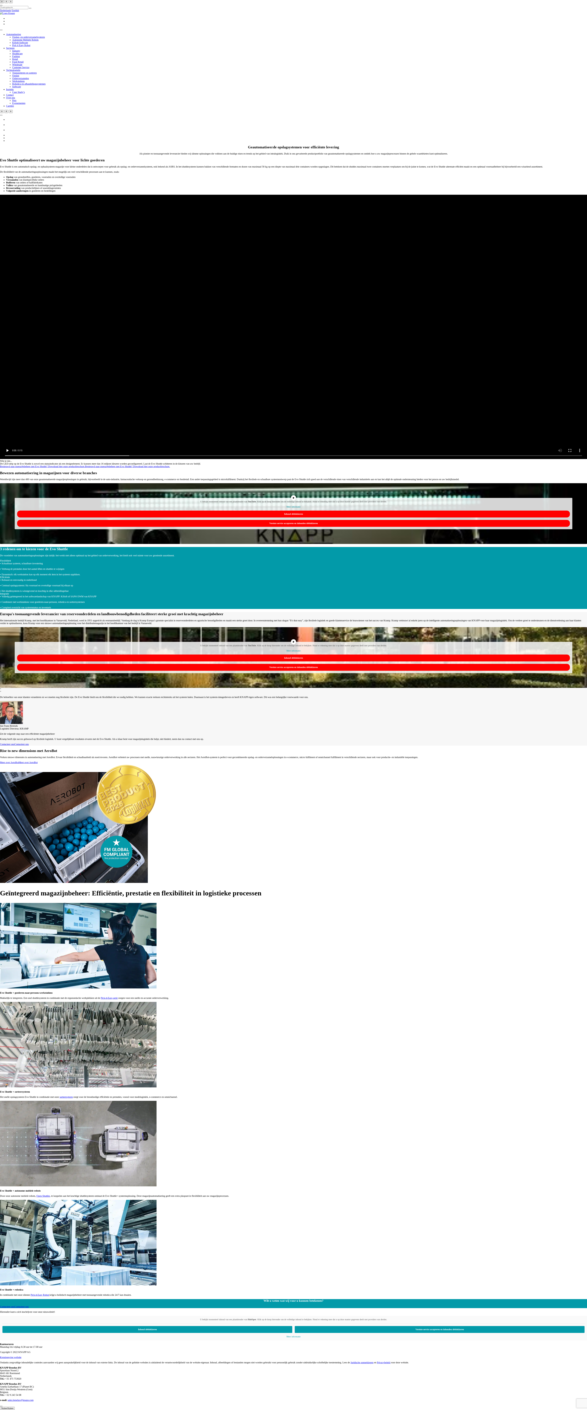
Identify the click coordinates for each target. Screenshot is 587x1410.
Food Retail (18, 62)
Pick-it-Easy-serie (109, 998)
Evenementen (18, 103)
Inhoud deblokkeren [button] (293, 514)
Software (16, 86)
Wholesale (17, 64)
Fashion (16, 56)
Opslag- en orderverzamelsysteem (28, 37)
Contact (10, 95)
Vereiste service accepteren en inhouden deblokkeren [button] (293, 523)
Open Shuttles (43, 1196)
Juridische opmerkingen (362, 1362)
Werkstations (18, 81)
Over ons (10, 97)
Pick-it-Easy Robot (40, 1295)
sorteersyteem (66, 1097)
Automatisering (13, 34)
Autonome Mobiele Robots (25, 40)
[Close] (1, 1406)
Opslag (15, 75)
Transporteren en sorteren (24, 73)
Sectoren (10, 48)
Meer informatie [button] (293, 507)
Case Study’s (18, 92)
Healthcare (17, 53)
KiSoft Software (20, 42)
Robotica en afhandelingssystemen (29, 84)
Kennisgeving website (10, 1357)
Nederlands (5, 10)
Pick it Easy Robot (21, 45)
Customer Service (20, 67)
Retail (15, 59)
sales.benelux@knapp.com (20, 1400)
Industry (16, 51)
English (15, 10)
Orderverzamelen (20, 78)
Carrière (10, 106)
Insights (10, 89)
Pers (14, 100)
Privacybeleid (384, 1362)
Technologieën (13, 70)
